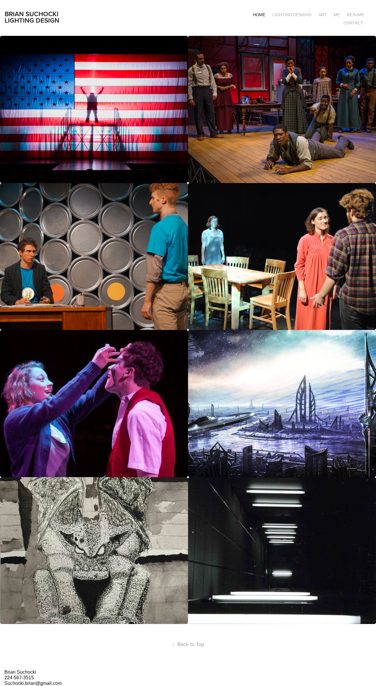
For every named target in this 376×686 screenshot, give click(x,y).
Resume (355, 14)
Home (259, 14)
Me (337, 14)
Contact (353, 23)
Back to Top (188, 644)
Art (322, 14)
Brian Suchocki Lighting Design (32, 17)
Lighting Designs (291, 14)
